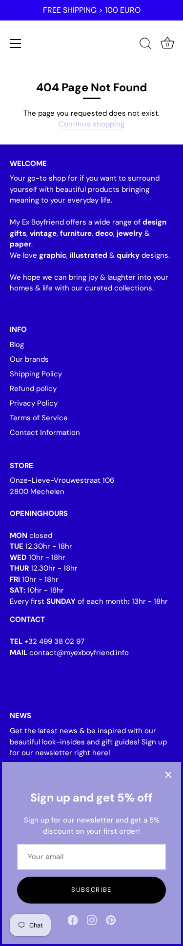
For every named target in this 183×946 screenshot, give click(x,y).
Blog (17, 345)
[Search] (145, 45)
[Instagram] (92, 920)
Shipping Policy (36, 374)
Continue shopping (91, 124)
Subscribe (91, 889)
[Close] (168, 774)
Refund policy (33, 388)
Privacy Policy (34, 403)
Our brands (29, 359)
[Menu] (15, 43)
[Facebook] (73, 920)
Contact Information (45, 432)
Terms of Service (39, 418)
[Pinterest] (111, 920)
